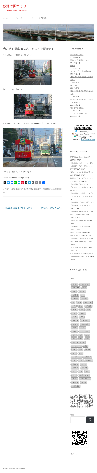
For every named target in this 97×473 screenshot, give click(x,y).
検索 (72, 415)
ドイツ (82, 327)
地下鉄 (75, 327)
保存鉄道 (75, 382)
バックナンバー (18, 18)
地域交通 (88, 306)
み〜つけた (74, 85)
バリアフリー (84, 331)
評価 (88, 309)
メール (31, 18)
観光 (31, 189)
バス (74, 313)
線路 (84, 287)
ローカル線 (85, 320)
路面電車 (37, 189)
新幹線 (75, 284)
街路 (82, 309)
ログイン (73, 454)
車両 (44, 189)
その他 (75, 309)
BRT (80, 338)
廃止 (74, 353)
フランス (81, 313)
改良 (87, 335)
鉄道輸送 (75, 324)
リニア (75, 317)
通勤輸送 (75, 364)
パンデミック (76, 357)
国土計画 (75, 298)
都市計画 (75, 295)
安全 (80, 306)
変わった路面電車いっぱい (80, 60)
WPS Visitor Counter (88, 140)
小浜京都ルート (85, 378)
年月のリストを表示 (80, 270)
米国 (74, 375)
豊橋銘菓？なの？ (76, 55)
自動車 (75, 331)
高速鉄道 (75, 368)
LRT (74, 306)
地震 (74, 338)
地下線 (84, 382)
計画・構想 (76, 287)
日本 (74, 349)
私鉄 (80, 335)
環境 (87, 338)
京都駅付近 (76, 386)
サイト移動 (42, 18)
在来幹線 (84, 298)
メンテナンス (76, 346)
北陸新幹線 (87, 357)
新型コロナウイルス (78, 342)
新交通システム (83, 375)
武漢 (81, 360)
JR (82, 295)
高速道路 (84, 368)
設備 (74, 291)
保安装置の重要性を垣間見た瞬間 (17, 208)
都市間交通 (85, 324)
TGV (74, 371)
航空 (80, 349)
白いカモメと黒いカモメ (51, 208)
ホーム (5, 18)
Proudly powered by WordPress (14, 468)
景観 (85, 346)
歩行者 (88, 349)
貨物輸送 (88, 360)
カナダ (84, 364)
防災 (82, 317)
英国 (87, 371)
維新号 (72, 66)
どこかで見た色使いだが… (80, 113)
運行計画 (81, 291)
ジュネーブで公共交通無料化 (81, 71)
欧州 (80, 353)
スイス (75, 378)
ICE (81, 371)
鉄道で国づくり (15, 6)
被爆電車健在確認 (76, 108)
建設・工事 (88, 302)
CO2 (74, 360)
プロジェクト (84, 284)
